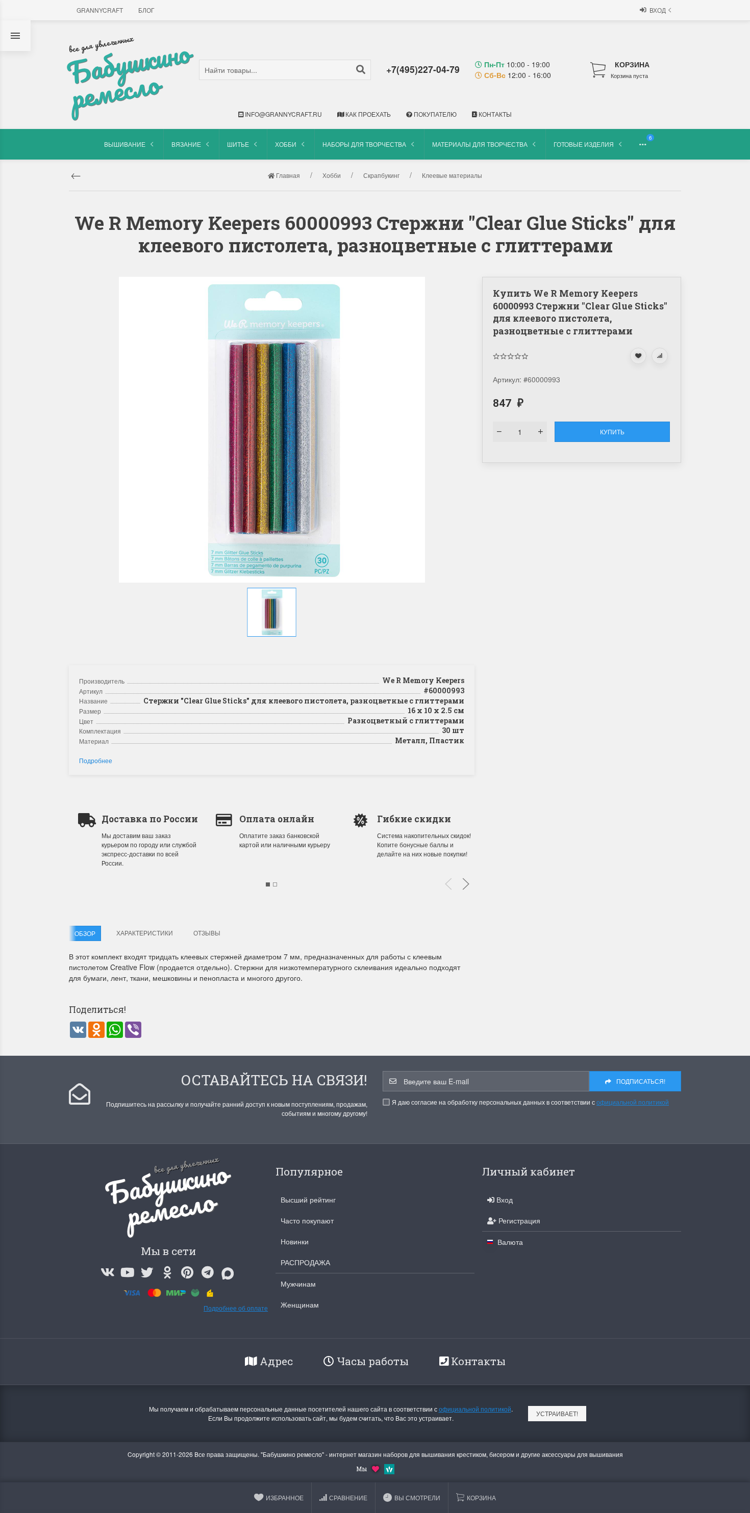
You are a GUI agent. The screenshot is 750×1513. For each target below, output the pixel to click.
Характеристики (144, 932)
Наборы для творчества (364, 144)
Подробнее (95, 760)
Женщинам (300, 1304)
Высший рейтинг (308, 1199)
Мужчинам (298, 1284)
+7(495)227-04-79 (423, 69)
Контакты (494, 114)
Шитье (238, 144)
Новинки (295, 1241)
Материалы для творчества (480, 144)
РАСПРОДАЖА (305, 1262)
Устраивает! (557, 1413)
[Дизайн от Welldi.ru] (389, 1468)
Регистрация (518, 1220)
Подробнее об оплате (236, 1307)
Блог (146, 10)
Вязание (186, 144)
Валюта (509, 1242)
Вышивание (124, 144)
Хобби (285, 144)
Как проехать (367, 114)
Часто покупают (307, 1220)
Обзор (84, 933)
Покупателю (434, 114)
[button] (273, 647)
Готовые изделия (584, 144)
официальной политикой (632, 1102)
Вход (657, 10)
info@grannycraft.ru (282, 114)
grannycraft (100, 10)
